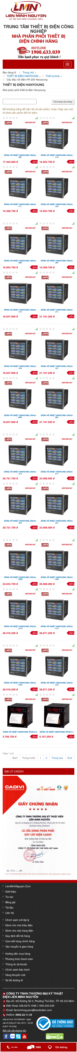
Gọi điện (15, 1047)
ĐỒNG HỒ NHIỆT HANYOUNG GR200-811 (57, 472)
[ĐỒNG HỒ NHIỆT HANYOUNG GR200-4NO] (20, 241)
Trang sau (57, 758)
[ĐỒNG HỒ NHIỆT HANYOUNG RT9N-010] (20, 712)
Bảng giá (10, 902)
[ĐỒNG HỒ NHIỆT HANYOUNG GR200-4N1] (56, 241)
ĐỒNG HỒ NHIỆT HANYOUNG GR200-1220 (20, 684)
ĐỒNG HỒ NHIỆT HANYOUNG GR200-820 (20, 522)
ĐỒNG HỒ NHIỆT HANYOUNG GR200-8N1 (57, 416)
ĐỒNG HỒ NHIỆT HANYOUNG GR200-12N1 (57, 578)
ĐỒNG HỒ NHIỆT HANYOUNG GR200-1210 (20, 627)
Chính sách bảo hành (17, 969)
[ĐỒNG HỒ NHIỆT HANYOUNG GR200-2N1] (20, 136)
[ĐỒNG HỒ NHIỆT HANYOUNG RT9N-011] (56, 712)
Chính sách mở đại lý (17, 920)
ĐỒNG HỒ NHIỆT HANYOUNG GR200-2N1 (20, 156)
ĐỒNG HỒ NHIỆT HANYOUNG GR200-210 (57, 156)
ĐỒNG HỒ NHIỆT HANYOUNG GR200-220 (57, 205)
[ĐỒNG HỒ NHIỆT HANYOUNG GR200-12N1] (56, 558)
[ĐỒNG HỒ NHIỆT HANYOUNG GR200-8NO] (20, 396)
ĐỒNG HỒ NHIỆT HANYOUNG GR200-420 (20, 367)
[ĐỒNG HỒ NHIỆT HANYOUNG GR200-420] (20, 347)
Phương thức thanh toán (19, 959)
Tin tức (9, 897)
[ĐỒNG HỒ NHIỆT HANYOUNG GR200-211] (20, 185)
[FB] (6, 1036)
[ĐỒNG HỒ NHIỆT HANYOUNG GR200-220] (56, 185)
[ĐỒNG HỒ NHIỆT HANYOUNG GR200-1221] (56, 663)
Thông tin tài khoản (16, 964)
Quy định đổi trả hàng (17, 936)
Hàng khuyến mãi (15, 975)
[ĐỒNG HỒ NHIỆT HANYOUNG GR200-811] (56, 452)
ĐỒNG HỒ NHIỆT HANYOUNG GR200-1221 (57, 684)
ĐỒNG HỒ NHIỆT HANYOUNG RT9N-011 (57, 732)
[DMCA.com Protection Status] (55, 1036)
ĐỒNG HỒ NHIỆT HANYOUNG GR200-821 (57, 522)
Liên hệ (9, 913)
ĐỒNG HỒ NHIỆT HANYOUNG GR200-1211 (57, 627)
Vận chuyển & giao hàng (19, 946)
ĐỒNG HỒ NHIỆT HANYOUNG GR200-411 (57, 311)
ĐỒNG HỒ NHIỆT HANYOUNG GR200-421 (57, 367)
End (70, 758)
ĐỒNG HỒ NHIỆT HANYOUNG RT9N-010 (20, 732)
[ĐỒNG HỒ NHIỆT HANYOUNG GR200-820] (20, 501)
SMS (38, 1047)
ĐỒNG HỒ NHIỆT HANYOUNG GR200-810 (20, 472)
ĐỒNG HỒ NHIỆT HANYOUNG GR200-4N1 (57, 261)
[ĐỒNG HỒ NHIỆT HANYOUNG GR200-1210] (20, 607)
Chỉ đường (61, 1047)
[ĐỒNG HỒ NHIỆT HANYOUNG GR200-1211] (56, 607)
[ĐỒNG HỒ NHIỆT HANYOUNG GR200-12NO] (20, 558)
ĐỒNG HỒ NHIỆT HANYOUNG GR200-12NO (20, 578)
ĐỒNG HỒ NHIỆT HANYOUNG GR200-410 (20, 311)
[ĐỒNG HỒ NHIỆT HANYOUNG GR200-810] (20, 452)
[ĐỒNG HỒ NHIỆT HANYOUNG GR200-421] (56, 347)
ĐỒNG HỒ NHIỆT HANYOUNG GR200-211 (20, 205)
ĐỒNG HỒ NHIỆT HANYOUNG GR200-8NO (20, 416)
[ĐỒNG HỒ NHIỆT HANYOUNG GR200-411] (56, 290)
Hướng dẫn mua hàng (17, 953)
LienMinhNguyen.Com (18, 886)
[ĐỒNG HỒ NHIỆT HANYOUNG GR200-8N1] (56, 396)
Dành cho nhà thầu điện (19, 925)
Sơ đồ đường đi (14, 980)
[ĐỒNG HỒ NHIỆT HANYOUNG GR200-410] (20, 290)
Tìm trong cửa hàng (62, 102)
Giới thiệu (10, 891)
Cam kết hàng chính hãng (20, 941)
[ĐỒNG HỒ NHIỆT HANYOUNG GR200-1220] (20, 663)
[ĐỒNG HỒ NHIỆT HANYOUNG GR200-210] (56, 136)
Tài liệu (9, 907)
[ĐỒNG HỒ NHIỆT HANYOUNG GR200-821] (56, 501)
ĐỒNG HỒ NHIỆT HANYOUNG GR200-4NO (20, 261)
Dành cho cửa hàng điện (19, 930)
